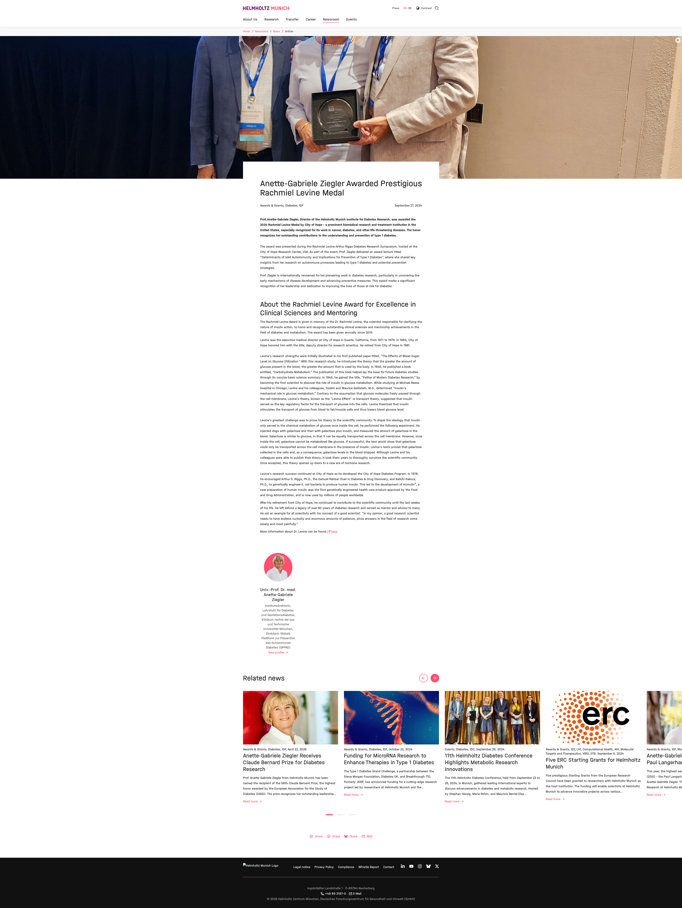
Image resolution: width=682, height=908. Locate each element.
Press (395, 8)
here (334, 531)
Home (246, 31)
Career (311, 19)
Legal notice (301, 867)
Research (271, 19)
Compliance (346, 867)
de (410, 8)
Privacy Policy (324, 867)
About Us (250, 19)
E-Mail (357, 894)
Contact (388, 867)
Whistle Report (368, 867)
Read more (251, 801)
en (405, 8)
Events (351, 19)
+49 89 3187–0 (335, 894)
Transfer (292, 19)
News (276, 31)
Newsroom (331, 19)
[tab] (329, 814)
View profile (276, 652)
